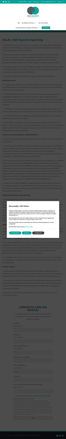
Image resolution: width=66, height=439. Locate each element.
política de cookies (28, 227)
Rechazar (26, 233)
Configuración (38, 233)
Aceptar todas (15, 233)
